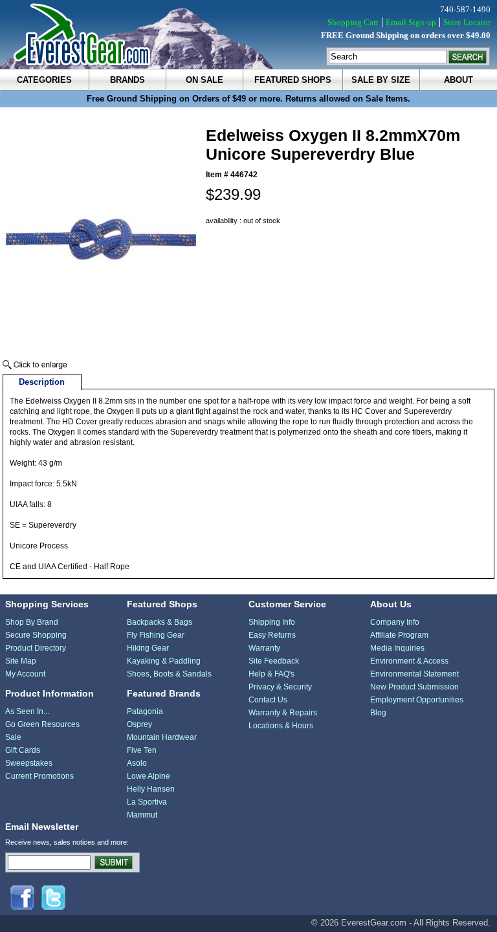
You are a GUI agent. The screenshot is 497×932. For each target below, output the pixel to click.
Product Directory (35, 648)
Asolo (137, 763)
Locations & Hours (280, 725)
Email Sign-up (411, 22)
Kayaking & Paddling (164, 661)
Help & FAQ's (271, 673)
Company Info (394, 622)
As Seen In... (27, 711)
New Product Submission (414, 686)
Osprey (139, 724)
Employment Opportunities (416, 699)
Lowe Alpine (148, 776)
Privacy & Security (280, 686)
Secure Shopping (36, 635)
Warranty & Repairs (282, 712)
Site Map (20, 661)
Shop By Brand (31, 622)
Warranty (264, 648)
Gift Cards (22, 750)
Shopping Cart (353, 22)
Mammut (142, 814)
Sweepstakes (28, 763)
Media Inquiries (397, 648)
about (458, 80)
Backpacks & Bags (159, 622)
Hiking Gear (148, 648)
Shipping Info (271, 622)
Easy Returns (272, 635)
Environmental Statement (414, 673)
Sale (13, 737)
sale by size (380, 80)
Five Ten (142, 750)
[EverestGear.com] (248, 34)
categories (44, 80)
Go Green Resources (42, 724)
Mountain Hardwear (162, 737)
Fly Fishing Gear (155, 635)
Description (42, 382)
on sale (204, 80)
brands (127, 80)
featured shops (292, 80)
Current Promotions (39, 776)
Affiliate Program (399, 635)
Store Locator (467, 22)
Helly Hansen (151, 789)
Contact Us (267, 699)
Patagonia (145, 711)
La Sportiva (147, 802)
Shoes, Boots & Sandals (169, 673)
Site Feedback (273, 661)
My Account (25, 673)
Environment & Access (409, 661)
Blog (378, 712)
